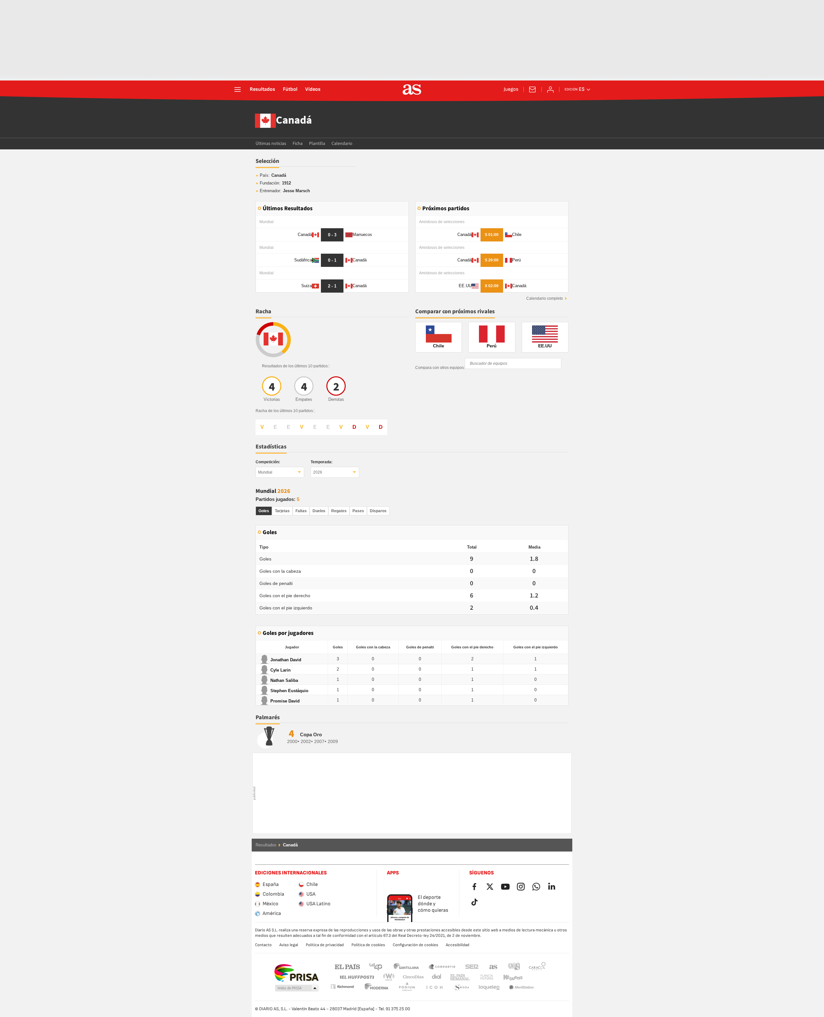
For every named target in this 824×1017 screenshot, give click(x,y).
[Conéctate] (550, 89)
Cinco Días (411, 977)
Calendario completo (544, 298)
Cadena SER (472, 966)
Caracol (537, 966)
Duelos (319, 511)
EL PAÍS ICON (407, 988)
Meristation (489, 988)
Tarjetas (282, 511)
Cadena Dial (435, 977)
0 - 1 (332, 260)
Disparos (378, 511)
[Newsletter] (532, 89)
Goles (263, 511)
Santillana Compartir (442, 966)
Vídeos (313, 89)
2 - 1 (332, 286)
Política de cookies (368, 944)
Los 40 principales (375, 966)
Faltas (301, 511)
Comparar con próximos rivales (455, 311)
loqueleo (461, 988)
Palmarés (268, 717)
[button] (297, 988)
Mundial (265, 472)
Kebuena (508, 977)
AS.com (493, 966)
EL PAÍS (347, 966)
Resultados (262, 89)
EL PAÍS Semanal (458, 977)
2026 (317, 472)
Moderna (342, 987)
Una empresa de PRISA (296, 973)
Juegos (511, 89)
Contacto (263, 944)
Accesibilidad (457, 944)
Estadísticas (271, 447)
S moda (434, 988)
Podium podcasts (376, 988)
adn (514, 966)
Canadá (294, 120)
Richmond (535, 977)
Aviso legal (288, 944)
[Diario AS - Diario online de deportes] (412, 89)
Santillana (406, 966)
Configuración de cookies (415, 944)
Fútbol (290, 89)
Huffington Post (356, 977)
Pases (358, 511)
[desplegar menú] (237, 89)
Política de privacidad (325, 944)
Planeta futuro (481, 977)
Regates (339, 511)
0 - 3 (332, 234)
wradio (391, 977)
